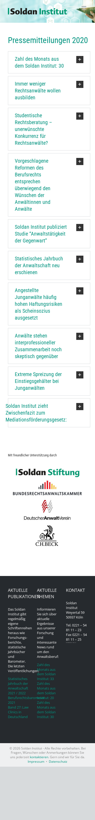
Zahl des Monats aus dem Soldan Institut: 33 (46, 672)
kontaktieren (39, 757)
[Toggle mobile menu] (84, 8)
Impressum (36, 761)
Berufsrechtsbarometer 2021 (18, 700)
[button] (49, 62)
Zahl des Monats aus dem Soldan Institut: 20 (46, 690)
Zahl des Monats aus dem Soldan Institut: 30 (46, 709)
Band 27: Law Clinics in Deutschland (18, 712)
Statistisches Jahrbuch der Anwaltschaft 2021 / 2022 (18, 686)
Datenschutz (58, 761)
